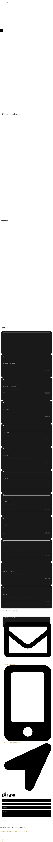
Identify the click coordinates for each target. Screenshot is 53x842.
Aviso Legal (14, 831)
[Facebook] (3, 795)
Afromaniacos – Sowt (11, 435)
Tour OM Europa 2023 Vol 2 (13, 574)
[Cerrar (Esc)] (9, 839)
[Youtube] (14, 795)
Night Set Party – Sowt (11, 481)
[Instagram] (6, 795)
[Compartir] (6, 839)
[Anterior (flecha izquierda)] (1, 841)
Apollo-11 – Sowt (9, 505)
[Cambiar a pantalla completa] (4, 839)
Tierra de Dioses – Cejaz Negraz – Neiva (18, 597)
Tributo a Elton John (10, 366)
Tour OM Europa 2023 (11, 389)
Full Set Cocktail (9, 412)
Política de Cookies (23, 831)
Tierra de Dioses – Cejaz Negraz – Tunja (17, 551)
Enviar (4, 820)
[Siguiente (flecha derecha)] (4, 841)
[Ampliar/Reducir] (1, 839)
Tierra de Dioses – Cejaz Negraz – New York (19, 458)
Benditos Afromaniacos (11, 528)
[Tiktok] (10, 795)
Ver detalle (47, 370)
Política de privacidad (5, 831)
